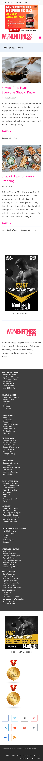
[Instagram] (8, 2)
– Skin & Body (7, 408)
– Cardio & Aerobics (9, 440)
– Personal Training (8, 449)
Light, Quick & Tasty (10, 230)
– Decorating (6, 592)
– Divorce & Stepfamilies (10, 485)
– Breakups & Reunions (10, 508)
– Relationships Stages (10, 515)
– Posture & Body (8, 451)
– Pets (4, 497)
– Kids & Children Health (10, 490)
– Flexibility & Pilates (9, 445)
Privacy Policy (36, 758)
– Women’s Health (8, 383)
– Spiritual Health (8, 386)
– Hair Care (6, 402)
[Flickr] (26, 2)
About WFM (16, 755)
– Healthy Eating (7, 576)
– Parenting (6, 494)
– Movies (5, 535)
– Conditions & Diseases (10, 377)
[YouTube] (20, 2)
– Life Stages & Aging (9, 379)
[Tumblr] (23, 2)
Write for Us (24, 758)
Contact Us (27, 755)
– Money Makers (7, 474)
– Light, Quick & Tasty (9, 581)
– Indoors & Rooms (8, 601)
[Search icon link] (39, 2)
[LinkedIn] (14, 2)
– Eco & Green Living (9, 553)
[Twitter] (5, 2)
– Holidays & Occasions (10, 578)
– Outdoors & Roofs (9, 603)
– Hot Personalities (8, 533)
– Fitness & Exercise (9, 443)
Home (8, 755)
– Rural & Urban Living (10, 562)
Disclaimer (37, 755)
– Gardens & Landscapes (11, 597)
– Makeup (5, 404)
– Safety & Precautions (10, 424)
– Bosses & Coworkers (10, 483)
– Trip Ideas (6, 433)
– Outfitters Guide (8, 420)
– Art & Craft (6, 551)
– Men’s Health (7, 381)
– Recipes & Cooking (9, 585)
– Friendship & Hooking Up (11, 513)
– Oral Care (6, 406)
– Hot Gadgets (7, 465)
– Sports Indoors (7, 426)
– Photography (7, 422)
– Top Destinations (8, 431)
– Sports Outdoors (8, 429)
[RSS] (14, 737)
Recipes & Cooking (9, 138)
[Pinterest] (11, 2)
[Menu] (40, 37)
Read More (6, 131)
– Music (4, 538)
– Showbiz (5, 542)
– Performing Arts (8, 540)
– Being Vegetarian (8, 574)
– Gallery (5, 594)
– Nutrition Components (10, 583)
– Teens (4, 501)
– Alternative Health (9, 375)
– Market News (7, 470)
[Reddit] (17, 2)
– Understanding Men (9, 522)
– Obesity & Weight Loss (10, 447)
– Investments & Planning (11, 467)
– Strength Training (8, 454)
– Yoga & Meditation (9, 388)
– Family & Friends (8, 488)
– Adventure (6, 418)
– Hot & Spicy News (9, 531)
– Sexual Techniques (9, 519)
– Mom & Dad (6, 492)
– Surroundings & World (10, 567)
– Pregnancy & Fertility (10, 499)
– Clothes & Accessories (10, 397)
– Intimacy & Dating (9, 510)
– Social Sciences (8, 565)
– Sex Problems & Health (10, 517)
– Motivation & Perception (11, 556)
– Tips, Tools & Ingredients (11, 587)
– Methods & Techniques (10, 472)
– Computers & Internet (10, 463)
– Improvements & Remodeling (13, 599)
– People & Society (8, 558)
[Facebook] (2, 2)
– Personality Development (11, 560)
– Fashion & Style (8, 399)
